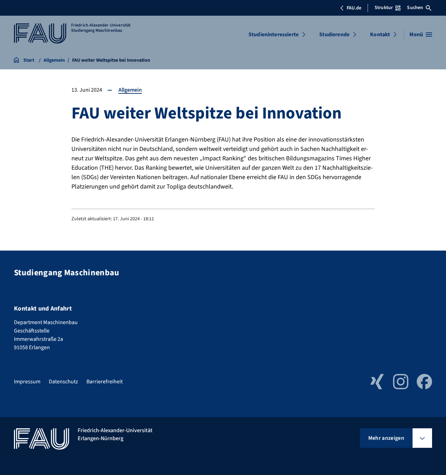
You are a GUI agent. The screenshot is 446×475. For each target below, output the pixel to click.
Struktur (384, 7)
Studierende (334, 34)
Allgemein (130, 90)
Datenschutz (63, 381)
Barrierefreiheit (104, 381)
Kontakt (380, 34)
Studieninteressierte (273, 34)
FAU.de (354, 8)
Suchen (415, 7)
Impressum (27, 381)
